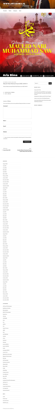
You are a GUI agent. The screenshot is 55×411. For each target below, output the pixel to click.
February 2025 (5, 199)
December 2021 (5, 273)
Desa (4, 320)
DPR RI (4, 324)
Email (20, 10)
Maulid (9, 93)
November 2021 (6, 275)
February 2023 (5, 245)
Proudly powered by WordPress (8, 408)
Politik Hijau (5, 370)
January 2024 (5, 223)
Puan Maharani (5, 374)
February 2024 (5, 221)
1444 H (6, 93)
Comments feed (5, 400)
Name (4, 120)
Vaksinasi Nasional (6, 390)
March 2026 (5, 173)
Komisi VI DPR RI (6, 346)
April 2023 (4, 241)
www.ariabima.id (14, 4)
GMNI (4, 330)
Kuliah (4, 348)
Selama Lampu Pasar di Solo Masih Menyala (42, 98)
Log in (4, 396)
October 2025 (5, 183)
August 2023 (5, 233)
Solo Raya (4, 378)
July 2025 (4, 189)
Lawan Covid (5, 352)
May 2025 (4, 193)
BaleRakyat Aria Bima (6, 308)
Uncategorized (5, 388)
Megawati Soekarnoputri (7, 356)
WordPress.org (5, 402)
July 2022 (4, 259)
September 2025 (6, 185)
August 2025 (5, 187)
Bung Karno (5, 314)
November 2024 (6, 205)
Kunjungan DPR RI (6, 350)
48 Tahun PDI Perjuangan (7, 306)
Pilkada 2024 (5, 364)
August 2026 (5, 163)
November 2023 (6, 227)
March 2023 (5, 243)
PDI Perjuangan (5, 360)
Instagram (15, 10)
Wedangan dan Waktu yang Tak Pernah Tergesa (42, 96)
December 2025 (6, 179)
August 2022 (5, 257)
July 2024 (4, 211)
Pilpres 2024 (5, 366)
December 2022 (6, 249)
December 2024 (6, 203)
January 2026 (5, 177)
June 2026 (5, 167)
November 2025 (6, 181)
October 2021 (5, 277)
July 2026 (4, 165)
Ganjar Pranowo (5, 328)
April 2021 (4, 289)
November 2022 (6, 251)
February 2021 (5, 293)
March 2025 (5, 197)
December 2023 (6, 225)
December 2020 (6, 297)
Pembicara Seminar (6, 362)
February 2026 (5, 175)
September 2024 (6, 209)
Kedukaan (4, 340)
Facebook (5, 10)
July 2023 (4, 235)
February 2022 (5, 269)
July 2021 (4, 283)
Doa (3, 322)
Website (5, 131)
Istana (4, 338)
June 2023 (5, 237)
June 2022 (4, 261)
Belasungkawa (5, 310)
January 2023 (5, 247)
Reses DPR (5, 376)
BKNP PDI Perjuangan (7, 312)
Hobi (3, 332)
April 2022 (4, 265)
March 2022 (5, 267)
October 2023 (5, 229)
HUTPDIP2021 (5, 334)
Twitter (10, 10)
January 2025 (5, 201)
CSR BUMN (5, 318)
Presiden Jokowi (5, 372)
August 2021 (5, 281)
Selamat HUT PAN (37, 89)
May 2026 (4, 169)
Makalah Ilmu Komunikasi (7, 354)
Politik (4, 368)
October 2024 (5, 207)
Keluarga (4, 342)
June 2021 (4, 285)
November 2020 (6, 299)
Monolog (4, 358)
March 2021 (5, 291)
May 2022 (4, 263)
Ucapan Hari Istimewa (10, 92)
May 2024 (4, 215)
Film (3, 326)
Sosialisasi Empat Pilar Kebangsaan (9, 380)
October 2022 (5, 253)
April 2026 (4, 171)
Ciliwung (4, 316)
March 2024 (5, 219)
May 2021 (4, 287)
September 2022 (6, 255)
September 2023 (6, 231)
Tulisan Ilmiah (5, 384)
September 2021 (6, 279)
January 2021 (5, 295)
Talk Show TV (5, 382)
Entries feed (5, 398)
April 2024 (4, 217)
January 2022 (5, 271)
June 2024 (5, 213)
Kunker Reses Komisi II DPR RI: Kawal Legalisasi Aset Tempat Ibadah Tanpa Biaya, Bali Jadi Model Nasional (42, 93)
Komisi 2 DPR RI (5, 344)
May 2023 (4, 239)
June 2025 (5, 191)
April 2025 (4, 195)
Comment (5, 106)
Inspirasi (4, 336)
